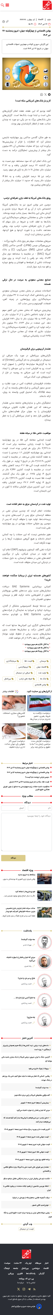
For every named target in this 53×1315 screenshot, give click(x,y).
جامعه (16, 1268)
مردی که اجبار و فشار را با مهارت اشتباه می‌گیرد (20, 959)
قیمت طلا (28, 661)
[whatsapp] (41, 95)
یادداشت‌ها (31, 1273)
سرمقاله (38, 1263)
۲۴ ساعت (18, 1263)
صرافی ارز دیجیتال (23, 673)
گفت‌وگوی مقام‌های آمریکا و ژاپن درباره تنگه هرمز (32, 1095)
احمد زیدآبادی (26, 983)
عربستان (43, 661)
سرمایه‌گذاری (11, 661)
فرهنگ (7, 1268)
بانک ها (43, 678)
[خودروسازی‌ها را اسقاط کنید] (44, 895)
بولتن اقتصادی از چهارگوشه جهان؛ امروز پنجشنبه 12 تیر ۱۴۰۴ (28, 772)
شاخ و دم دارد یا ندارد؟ (26, 978)
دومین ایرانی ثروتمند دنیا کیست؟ (37, 777)
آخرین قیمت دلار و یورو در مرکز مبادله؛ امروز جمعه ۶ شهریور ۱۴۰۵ (27, 1129)
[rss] (34, 1290)
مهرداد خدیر (27, 945)
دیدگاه (13, 858)
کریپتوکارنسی (23, 667)
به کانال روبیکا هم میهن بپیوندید (36, 651)
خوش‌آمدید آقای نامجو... (40, 1205)
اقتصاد (40, 19)
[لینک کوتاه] (7, 22)
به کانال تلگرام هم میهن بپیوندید (36, 644)
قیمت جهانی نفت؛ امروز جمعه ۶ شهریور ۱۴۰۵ (33, 1136)
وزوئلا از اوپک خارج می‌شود (39, 1068)
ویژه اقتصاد (27, 870)
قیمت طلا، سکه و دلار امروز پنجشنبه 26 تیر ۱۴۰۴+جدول (29, 781)
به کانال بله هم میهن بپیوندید (38, 647)
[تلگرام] (29, 1290)
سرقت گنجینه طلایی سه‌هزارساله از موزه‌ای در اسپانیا (31, 1197)
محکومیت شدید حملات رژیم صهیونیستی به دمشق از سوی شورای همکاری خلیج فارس (26, 788)
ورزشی (11, 1273)
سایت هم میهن (9, 1296)
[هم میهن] (47, 5)
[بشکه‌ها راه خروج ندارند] (44, 878)
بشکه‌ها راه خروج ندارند (26, 874)
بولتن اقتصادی (40, 684)
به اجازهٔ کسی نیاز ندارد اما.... (24, 997)
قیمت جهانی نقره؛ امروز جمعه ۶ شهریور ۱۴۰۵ (34, 1144)
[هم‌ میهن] (26, 1254)
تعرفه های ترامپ (25, 678)
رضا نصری (28, 966)
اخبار (47, 1263)
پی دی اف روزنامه (26, 1279)
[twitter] (45, 95)
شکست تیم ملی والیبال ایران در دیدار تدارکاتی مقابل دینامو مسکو (27, 1178)
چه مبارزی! (31, 1017)
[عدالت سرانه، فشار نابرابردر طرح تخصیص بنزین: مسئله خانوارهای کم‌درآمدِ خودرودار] (44, 912)
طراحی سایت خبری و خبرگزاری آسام (23, 1306)
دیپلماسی (36, 1268)
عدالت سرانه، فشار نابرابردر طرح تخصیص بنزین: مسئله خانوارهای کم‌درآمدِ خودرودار (20, 910)
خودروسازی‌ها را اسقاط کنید (25, 891)
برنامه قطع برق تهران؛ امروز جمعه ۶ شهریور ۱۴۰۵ (32, 1159)
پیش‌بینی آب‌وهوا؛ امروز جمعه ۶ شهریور (35, 1102)
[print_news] (3, 21)
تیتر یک (28, 1263)
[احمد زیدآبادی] (44, 981)
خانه (49, 20)
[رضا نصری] (44, 961)
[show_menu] (7, 5)
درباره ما (20, 1283)
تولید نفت (42, 673)
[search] (2, 5)
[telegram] (49, 95)
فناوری (20, 1273)
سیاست (7, 1263)
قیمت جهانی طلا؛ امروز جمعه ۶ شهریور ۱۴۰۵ (33, 1152)
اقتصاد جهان (41, 667)
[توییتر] (18, 1290)
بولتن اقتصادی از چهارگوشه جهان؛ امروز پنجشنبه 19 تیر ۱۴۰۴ (28, 767)
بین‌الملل (7, 678)
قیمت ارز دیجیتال (26, 1229)
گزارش (42, 1273)
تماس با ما (31, 1283)
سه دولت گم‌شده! (28, 939)
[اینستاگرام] (23, 1290)
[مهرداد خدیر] (44, 942)
